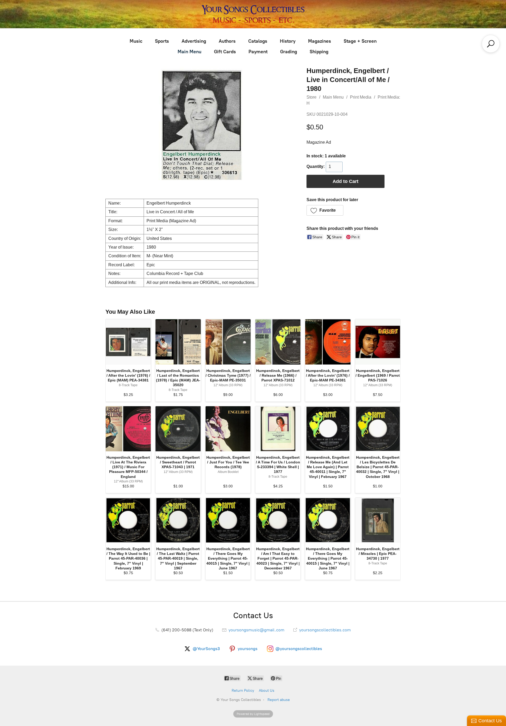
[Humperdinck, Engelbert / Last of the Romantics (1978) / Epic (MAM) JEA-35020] (178, 341)
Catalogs (257, 41)
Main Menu (189, 52)
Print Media (360, 97)
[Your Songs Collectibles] (253, 14)
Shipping (319, 52)
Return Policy (243, 690)
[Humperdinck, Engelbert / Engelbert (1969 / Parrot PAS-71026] (377, 341)
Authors (227, 41)
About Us (266, 690)
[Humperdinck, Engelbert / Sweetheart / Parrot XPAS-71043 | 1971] (178, 428)
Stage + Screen (360, 41)
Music (136, 41)
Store (311, 97)
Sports (162, 41)
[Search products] (490, 44)
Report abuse (278, 700)
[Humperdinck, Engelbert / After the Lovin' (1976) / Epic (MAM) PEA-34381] (128, 341)
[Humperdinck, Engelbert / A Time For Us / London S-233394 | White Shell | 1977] (277, 428)
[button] (325, 210)
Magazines (319, 41)
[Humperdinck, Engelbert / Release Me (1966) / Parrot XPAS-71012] (277, 341)
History (287, 41)
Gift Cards (225, 52)
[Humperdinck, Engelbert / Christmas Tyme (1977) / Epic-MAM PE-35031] (228, 341)
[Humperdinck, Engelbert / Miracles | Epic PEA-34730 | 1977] (377, 520)
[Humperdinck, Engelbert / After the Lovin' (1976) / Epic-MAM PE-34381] (327, 341)
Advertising (194, 41)
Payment (258, 52)
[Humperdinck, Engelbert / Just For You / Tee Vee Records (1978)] (228, 428)
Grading (288, 52)
